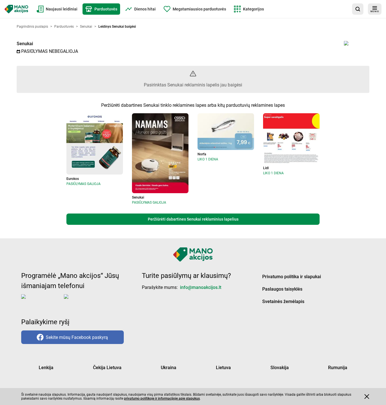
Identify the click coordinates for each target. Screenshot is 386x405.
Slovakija (279, 367)
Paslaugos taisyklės (282, 289)
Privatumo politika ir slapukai (291, 276)
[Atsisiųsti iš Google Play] (86, 301)
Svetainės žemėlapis (283, 301)
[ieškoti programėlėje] (357, 9)
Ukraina (168, 367)
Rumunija (337, 367)
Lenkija (46, 367)
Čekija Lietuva (107, 367)
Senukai (25, 43)
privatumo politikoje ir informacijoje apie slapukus (162, 398)
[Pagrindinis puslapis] (16, 9)
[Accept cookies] (366, 396)
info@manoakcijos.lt (200, 287)
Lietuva (223, 367)
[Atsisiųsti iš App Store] (41, 301)
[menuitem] (57, 9)
